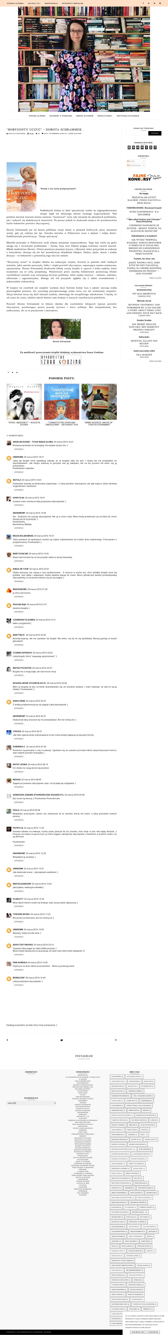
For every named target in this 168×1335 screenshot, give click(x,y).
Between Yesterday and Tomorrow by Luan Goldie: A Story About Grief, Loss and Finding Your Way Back (144, 308)
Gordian (153, 1120)
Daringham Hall (117, 1110)
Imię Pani (132, 1125)
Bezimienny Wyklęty (22, 524)
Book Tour (82, 1093)
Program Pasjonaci (83, 1142)
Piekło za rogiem (144, 1197)
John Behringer (117, 1134)
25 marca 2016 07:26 (36, 747)
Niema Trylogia (140, 1183)
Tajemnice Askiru (132, 1255)
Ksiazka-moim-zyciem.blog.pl (29, 683)
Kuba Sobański (144, 1149)
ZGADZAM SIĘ (153, 1332)
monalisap (19, 978)
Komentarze (135, 165)
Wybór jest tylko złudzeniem (143, 1304)
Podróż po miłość (146, 1207)
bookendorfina (144, 290)
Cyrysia (17, 731)
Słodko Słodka (144, 320)
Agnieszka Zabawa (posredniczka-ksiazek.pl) (38, 795)
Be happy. (144, 193)
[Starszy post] (116, 1040)
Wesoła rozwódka (118, 1289)
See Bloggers (82, 1159)
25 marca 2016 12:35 (36, 853)
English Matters (83, 1097)
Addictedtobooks (23, 945)
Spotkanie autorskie (82, 1163)
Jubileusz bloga (83, 1108)
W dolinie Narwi (117, 1285)
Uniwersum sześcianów (119, 1280)
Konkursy (83, 1114)
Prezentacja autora (82, 1138)
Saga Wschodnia (149, 1226)
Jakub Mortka (116, 1130)
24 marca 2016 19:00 (36, 513)
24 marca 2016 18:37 (34, 457)
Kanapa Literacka (82, 1110)
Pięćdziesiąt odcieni (137, 1202)
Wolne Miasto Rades (118, 1299)
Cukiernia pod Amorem (119, 1096)
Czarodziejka (146, 1100)
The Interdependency (133, 1270)
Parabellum (150, 1192)
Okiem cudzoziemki (118, 1192)
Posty (132, 161)
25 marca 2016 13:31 (34, 869)
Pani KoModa (20, 962)
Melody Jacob (144, 301)
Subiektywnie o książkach (144, 236)
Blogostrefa (82, 1091)
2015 (46, 133)
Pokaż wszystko (155, 278)
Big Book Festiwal (82, 1089)
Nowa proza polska (145, 1188)
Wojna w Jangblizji (134, 1294)
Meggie (17, 780)
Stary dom (145, 1241)
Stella (113, 1246)
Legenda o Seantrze (118, 1159)
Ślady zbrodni (116, 1323)
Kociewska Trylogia (118, 1139)
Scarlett (18, 899)
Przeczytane (105, 116)
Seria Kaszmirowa (136, 1231)
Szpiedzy (149, 1251)
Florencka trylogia (118, 1120)
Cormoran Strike (134, 1091)
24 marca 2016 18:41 (32, 480)
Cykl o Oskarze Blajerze (142, 1096)
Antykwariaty (83, 1083)
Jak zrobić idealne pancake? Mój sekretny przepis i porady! (144, 327)
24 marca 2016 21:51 (46, 620)
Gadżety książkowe (83, 1104)
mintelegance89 (22, 884)
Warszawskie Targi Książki (83, 1175)
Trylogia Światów (135, 1275)
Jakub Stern (131, 1130)
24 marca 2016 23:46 (57, 683)
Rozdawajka (83, 1155)
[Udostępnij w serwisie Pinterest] (17, 373)
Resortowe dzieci (117, 1222)
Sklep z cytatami (83, 1161)
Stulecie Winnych (134, 1251)
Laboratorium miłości (141, 1154)
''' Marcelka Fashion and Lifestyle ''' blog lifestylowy (144, 220)
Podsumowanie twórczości (83, 1134)
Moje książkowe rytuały (82, 1124)
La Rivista (83, 1118)
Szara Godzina (74, 133)
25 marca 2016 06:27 (32, 731)
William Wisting (135, 1289)
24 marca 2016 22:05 (43, 653)
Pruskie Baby (116, 1217)
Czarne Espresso (22, 653)
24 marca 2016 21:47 (37, 604)
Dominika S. (19, 747)
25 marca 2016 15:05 (42, 884)
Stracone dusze (143, 1246)
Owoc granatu (135, 1192)
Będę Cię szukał (117, 1091)
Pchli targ (82, 1132)
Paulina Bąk (19, 604)
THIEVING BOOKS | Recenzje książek (144, 208)
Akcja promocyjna (83, 1081)
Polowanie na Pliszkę (119, 1212)
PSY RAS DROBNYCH (144, 293)
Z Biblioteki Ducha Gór (119, 1314)
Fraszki (83, 1102)
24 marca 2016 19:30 (39, 554)
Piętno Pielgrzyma (118, 1202)
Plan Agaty (115, 1207)
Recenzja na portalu (82, 1151)
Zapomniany (115, 1318)
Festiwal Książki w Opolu (82, 1098)
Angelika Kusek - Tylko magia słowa (33, 442)
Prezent (83, 1136)
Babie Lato (148, 1081)
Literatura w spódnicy (119, 1168)
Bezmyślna (132, 1086)
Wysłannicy (133, 1309)
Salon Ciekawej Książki (83, 1157)
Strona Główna (15, 3)
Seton (149, 1236)
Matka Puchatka (22, 668)
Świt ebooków (83, 1193)
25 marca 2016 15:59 (34, 899)
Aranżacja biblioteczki (83, 1085)
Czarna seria (116, 1100)
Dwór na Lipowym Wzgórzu (121, 1115)
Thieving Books (21, 914)
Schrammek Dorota (58, 133)
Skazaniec (115, 1241)
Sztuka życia (116, 1255)
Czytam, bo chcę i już (144, 259)
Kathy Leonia (20, 764)
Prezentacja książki (82, 1140)
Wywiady (82, 1185)
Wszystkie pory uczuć (119, 1304)
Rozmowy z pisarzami (61, 116)
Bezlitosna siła (117, 1086)
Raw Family (144, 1217)
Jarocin (144, 1130)
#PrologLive (83, 1075)
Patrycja (18, 828)
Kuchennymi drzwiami (119, 1154)
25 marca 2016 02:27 (36, 701)
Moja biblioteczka (83, 1122)
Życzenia (83, 1195)
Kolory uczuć (150, 1139)
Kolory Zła (135, 1139)
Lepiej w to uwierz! (135, 1163)
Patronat (83, 1130)
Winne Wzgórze (116, 1294)
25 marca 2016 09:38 (75, 795)
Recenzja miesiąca (83, 1148)
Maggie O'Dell (138, 1168)
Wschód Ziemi (136, 1299)
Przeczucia (130, 1217)
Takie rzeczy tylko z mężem (121, 1260)
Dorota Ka (18, 498)
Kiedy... (143, 1134)
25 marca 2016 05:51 (36, 716)
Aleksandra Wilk (117, 1081)
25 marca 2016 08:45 (31, 780)
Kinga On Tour (21, 569)
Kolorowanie (82, 1112)
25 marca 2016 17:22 (41, 914)
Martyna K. (19, 635)
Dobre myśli (133, 1110)
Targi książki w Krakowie (83, 1167)
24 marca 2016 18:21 (64, 442)
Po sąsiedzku (129, 1207)
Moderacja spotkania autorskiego (82, 1120)
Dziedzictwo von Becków (145, 1115)
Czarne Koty (130, 1100)
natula (17, 480)
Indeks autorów (84, 116)
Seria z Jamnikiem (135, 1236)
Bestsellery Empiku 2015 (83, 1087)
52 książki (83, 1079)
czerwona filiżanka (24, 620)
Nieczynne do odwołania (120, 1183)
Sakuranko (144, 337)
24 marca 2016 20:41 (39, 569)
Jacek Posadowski (146, 1125)
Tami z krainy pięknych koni (121, 1265)
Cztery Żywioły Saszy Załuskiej (137, 1105)
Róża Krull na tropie (137, 1222)
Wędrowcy (147, 1309)
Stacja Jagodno (130, 1241)
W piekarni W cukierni (83, 1173)
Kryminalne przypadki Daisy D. (122, 1149)
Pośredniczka (53, 798)
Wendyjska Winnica (135, 1285)
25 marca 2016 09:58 (30, 810)
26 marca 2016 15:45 (38, 962)
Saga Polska (133, 1226)
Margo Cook (115, 1173)
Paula (16, 810)
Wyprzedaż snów (117, 1309)
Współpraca (51, 3)
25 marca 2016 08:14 (38, 764)
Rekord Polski (83, 1153)
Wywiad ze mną (83, 1183)
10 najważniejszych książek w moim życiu (82, 1077)
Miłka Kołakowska (23, 536)
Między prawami (131, 1173)
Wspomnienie (83, 1179)
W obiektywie (82, 1171)
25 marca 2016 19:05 (34, 929)
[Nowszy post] (7, 1040)
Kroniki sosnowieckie (137, 1144)
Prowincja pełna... (138, 1212)
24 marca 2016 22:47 (42, 668)
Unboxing (83, 1169)
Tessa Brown (116, 1270)
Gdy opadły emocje (138, 1120)
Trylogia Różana (117, 1275)
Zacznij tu (34, 3)
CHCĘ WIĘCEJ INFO (138, 1332)
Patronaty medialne (72, 3)
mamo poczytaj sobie (144, 351)
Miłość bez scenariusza (120, 1178)
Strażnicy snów (117, 1251)
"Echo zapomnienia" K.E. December (144, 213)
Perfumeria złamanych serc (121, 1197)
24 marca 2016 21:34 (38, 589)
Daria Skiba (19, 701)
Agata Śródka (116, 1076)
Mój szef (137, 1178)
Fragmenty (83, 1100)
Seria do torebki (117, 1236)
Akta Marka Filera (133, 1076)
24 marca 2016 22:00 (36, 635)
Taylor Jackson (142, 1265)
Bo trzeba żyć (146, 1086)
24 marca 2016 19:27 (44, 536)
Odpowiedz (18, 449)
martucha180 (20, 554)
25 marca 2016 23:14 (44, 945)
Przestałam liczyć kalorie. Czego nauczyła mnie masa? (144, 200)
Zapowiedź (82, 1187)
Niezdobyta (115, 1188)
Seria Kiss (151, 1231)
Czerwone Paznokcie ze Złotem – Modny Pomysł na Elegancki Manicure (144, 228)
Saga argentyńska (118, 1231)
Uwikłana (137, 1280)
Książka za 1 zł (83, 1116)
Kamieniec (131, 1134)
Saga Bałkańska (117, 1226)
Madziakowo (20, 589)
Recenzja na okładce (83, 1150)
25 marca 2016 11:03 (34, 828)
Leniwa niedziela (117, 1163)
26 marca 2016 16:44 (36, 978)
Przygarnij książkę (83, 1144)
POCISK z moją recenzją (83, 1128)
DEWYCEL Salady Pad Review (144, 342)
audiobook (82, 1191)
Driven (145, 1110)
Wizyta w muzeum (83, 1177)
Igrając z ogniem (117, 1125)
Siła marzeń (144, 354)
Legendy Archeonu (138, 1159)
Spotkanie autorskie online (82, 1165)
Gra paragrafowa (82, 1106)
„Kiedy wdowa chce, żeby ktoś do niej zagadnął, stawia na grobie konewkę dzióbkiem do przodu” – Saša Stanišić (144, 268)
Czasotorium (116, 1105)
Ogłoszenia (83, 1126)
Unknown (18, 457)
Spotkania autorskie (128, 116)
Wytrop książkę (83, 1181)
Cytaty (83, 1095)
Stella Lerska (127, 1246)
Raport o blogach (82, 1146)
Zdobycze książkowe (82, 1189)
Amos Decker (134, 1081)
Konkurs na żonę (117, 1144)
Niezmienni (128, 1188)
